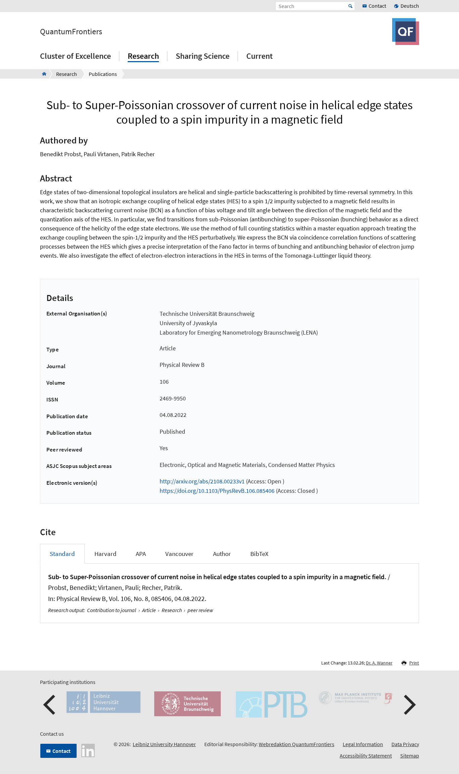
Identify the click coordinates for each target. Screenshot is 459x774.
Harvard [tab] (105, 554)
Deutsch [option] (410, 5)
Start (350, 6)
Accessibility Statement (366, 755)
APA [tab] (141, 554)
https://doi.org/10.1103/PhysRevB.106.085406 (217, 490)
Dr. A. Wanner (379, 663)
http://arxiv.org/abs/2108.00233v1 (202, 481)
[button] (50, 705)
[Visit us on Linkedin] (88, 749)
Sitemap (409, 755)
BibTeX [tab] (259, 554)
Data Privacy (405, 744)
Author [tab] (222, 554)
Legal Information (363, 744)
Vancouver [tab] (179, 554)
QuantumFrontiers (71, 32)
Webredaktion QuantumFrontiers (296, 744)
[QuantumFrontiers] (42, 74)
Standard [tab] (62, 554)
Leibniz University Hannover (164, 744)
